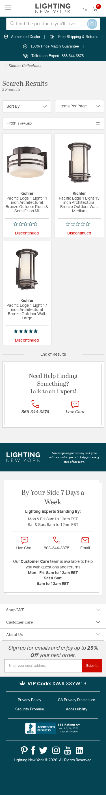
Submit (92, 665)
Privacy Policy (29, 700)
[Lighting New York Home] (53, 8)
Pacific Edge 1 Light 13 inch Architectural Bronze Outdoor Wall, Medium (79, 205)
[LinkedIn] (79, 750)
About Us (14, 634)
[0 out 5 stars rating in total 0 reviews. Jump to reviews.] (27, 224)
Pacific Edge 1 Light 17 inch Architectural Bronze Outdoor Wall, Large (27, 312)
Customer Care (19, 622)
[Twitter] (43, 750)
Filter (19, 123)
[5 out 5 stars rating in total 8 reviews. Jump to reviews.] (27, 331)
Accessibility (76, 709)
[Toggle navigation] (8, 8)
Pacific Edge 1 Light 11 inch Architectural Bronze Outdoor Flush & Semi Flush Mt (27, 205)
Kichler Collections (24, 65)
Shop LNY (15, 610)
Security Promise (29, 709)
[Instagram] (55, 750)
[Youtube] (67, 750)
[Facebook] (33, 750)
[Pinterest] (24, 750)
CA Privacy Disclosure (76, 700)
